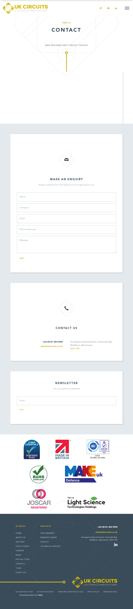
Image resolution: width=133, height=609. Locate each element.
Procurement (47, 533)
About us (20, 537)
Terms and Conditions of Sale (71, 592)
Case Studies (22, 546)
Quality (44, 542)
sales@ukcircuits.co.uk (52, 346)
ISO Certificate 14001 (24, 592)
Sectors (20, 542)
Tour (18, 568)
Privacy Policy (93, 592)
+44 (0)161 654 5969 (53, 342)
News (18, 555)
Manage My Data (110, 592)
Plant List (21, 572)
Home (19, 533)
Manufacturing (48, 537)
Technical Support (50, 546)
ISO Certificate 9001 (45, 592)
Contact (20, 564)
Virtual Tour (22, 559)
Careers (20, 551)
